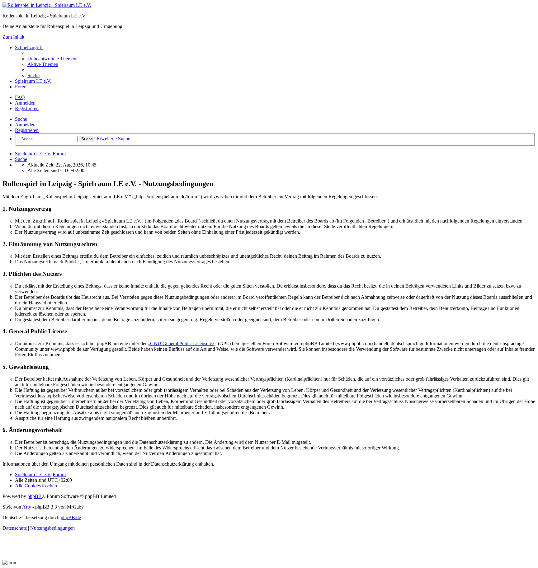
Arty (26, 506)
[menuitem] (51, 58)
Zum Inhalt (13, 37)
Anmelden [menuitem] (25, 103)
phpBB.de (71, 517)
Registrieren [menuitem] (27, 108)
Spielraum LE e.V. (33, 81)
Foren (20, 86)
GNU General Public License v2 (182, 343)
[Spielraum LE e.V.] (46, 5)
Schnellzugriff (29, 47)
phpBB (34, 496)
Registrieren (27, 130)
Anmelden (25, 124)
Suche (21, 119)
